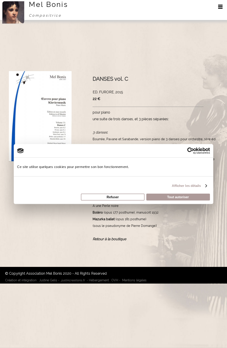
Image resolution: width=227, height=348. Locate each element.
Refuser (113, 197)
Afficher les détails (186, 186)
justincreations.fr (73, 280)
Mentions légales (134, 280)
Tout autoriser (178, 197)
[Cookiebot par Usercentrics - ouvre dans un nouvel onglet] (190, 150)
